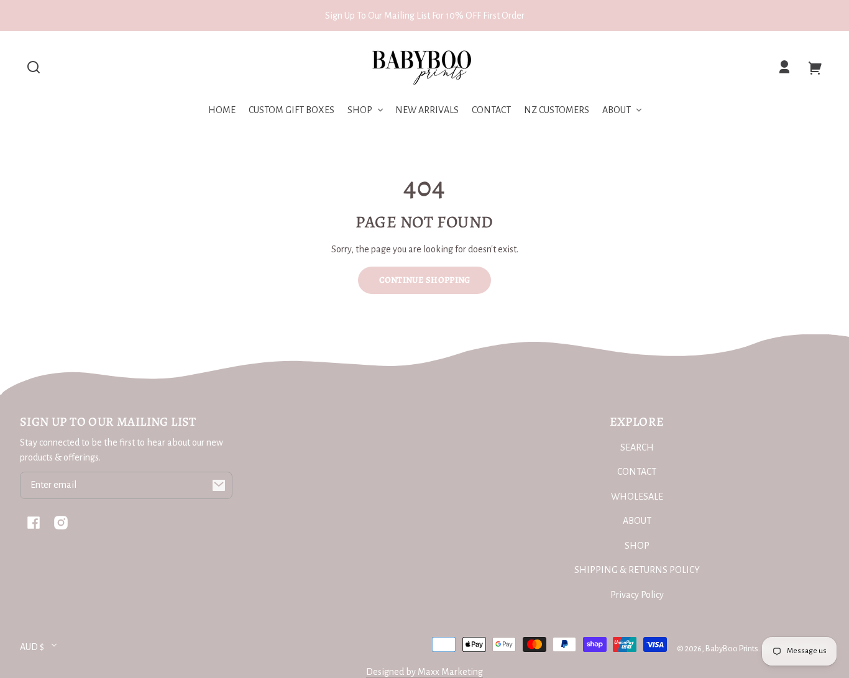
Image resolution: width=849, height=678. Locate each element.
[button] (33, 67)
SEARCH (637, 447)
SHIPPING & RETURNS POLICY (637, 570)
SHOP (637, 546)
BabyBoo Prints (731, 648)
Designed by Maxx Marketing (424, 672)
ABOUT (637, 521)
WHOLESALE (637, 497)
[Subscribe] (218, 485)
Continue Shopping (424, 279)
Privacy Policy (637, 595)
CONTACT (636, 472)
